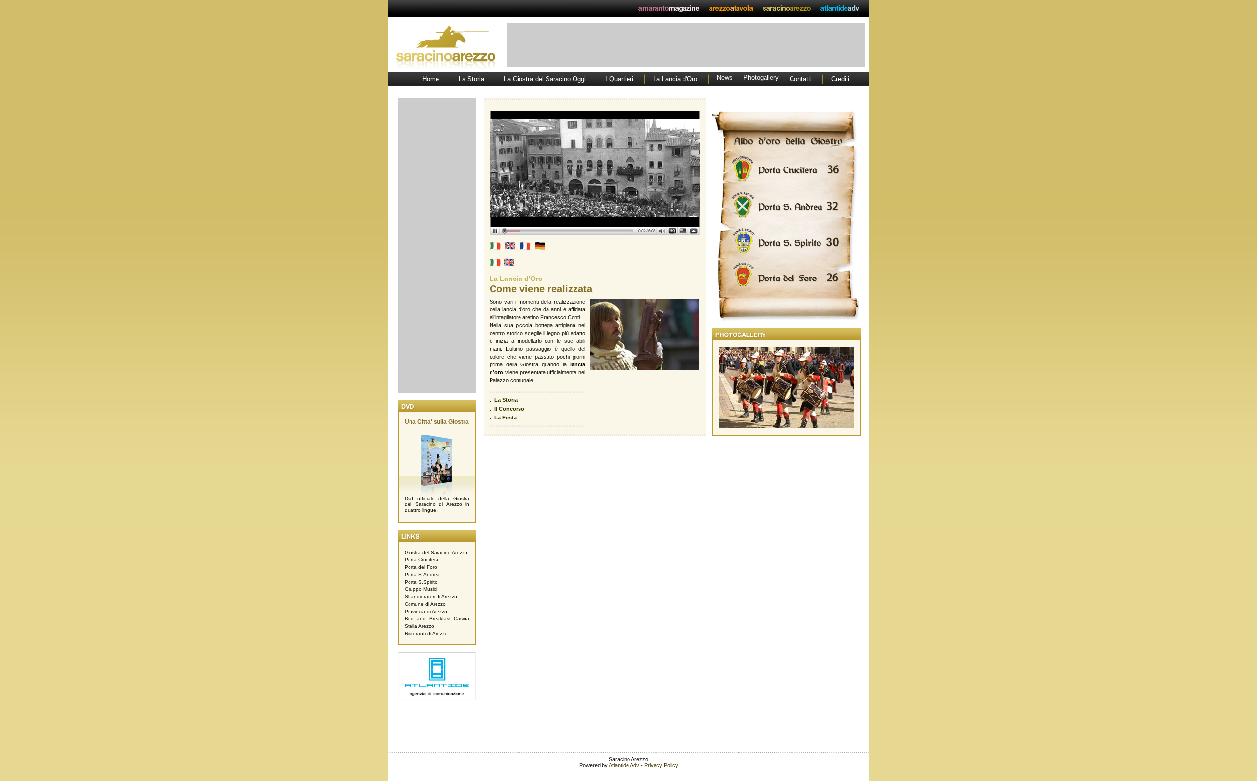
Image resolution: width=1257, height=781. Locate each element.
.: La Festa (503, 417)
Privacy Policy (661, 765)
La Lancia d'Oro (675, 79)
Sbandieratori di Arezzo (431, 596)
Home (430, 79)
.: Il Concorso (507, 409)
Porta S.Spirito (421, 582)
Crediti (840, 79)
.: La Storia (504, 400)
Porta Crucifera (421, 559)
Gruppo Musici (421, 589)
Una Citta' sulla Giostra (437, 421)
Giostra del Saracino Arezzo (436, 552)
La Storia (471, 79)
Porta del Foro (421, 567)
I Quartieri (619, 79)
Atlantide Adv (624, 765)
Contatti (801, 79)
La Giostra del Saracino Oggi (545, 79)
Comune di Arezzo (425, 604)
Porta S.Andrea (422, 574)
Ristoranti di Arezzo (426, 633)
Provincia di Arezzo (426, 611)
